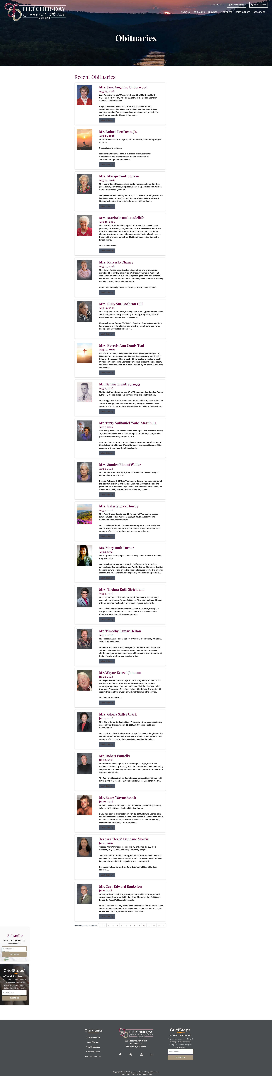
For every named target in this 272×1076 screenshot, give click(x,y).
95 (154, 925)
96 (159, 925)
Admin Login (147, 1074)
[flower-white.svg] (131, 1054)
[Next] (164, 925)
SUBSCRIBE (14, 954)
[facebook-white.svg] (120, 1054)
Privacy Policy (125, 1074)
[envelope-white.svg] (152, 1054)
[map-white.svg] (141, 1054)
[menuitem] (187, 12)
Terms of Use (136, 1074)
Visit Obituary (107, 120)
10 (144, 925)
